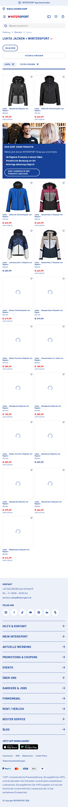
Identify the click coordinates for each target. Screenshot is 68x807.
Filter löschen (27, 64)
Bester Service (14, 719)
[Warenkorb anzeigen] (63, 17)
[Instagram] (6, 612)
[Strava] (55, 612)
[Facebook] (14, 612)
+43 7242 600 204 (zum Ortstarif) (18, 588)
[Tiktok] (22, 612)
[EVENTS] (34, 667)
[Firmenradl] (34, 698)
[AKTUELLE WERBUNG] (34, 647)
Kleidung (6, 32)
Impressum (8, 756)
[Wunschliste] (56, 17)
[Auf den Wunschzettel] (31, 77)
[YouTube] (30, 612)
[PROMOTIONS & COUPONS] (34, 657)
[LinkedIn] (47, 612)
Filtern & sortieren (34, 56)
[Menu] (4, 17)
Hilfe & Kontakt (15, 626)
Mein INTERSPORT (15, 636)
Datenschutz (27, 756)
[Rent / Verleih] (34, 709)
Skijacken (10, 48)
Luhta (7, 64)
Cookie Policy (41, 756)
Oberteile (18, 32)
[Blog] (34, 729)
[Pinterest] (38, 612)
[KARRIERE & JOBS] (34, 688)
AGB (17, 756)
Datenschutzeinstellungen (14, 761)
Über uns (9, 677)
